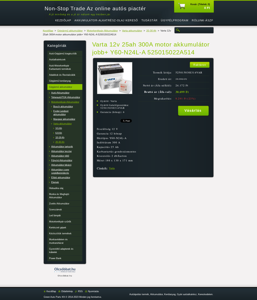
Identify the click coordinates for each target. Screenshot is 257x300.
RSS (80, 291)
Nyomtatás (93, 291)
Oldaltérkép (67, 291)
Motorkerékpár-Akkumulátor (102, 30)
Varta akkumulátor (132, 30)
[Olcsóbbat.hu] (64, 270)
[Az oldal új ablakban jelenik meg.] (115, 93)
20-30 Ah (151, 30)
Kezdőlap (48, 30)
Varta (112, 168)
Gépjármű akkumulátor (70, 30)
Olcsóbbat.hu (65, 276)
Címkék (102, 168)
